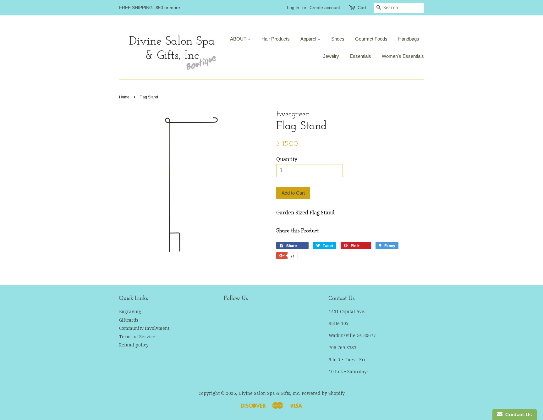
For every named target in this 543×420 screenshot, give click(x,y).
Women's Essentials (403, 56)
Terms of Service (137, 336)
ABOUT (239, 38)
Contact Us (517, 414)
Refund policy (134, 344)
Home (124, 97)
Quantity (286, 159)
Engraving (130, 311)
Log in (293, 7)
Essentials (360, 56)
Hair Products (275, 38)
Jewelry (331, 56)
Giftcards (128, 320)
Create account (325, 7)
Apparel (308, 38)
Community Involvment (144, 328)
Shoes (337, 38)
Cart (362, 7)
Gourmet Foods (371, 38)
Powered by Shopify (323, 393)
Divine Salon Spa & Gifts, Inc (269, 393)
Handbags (408, 38)
